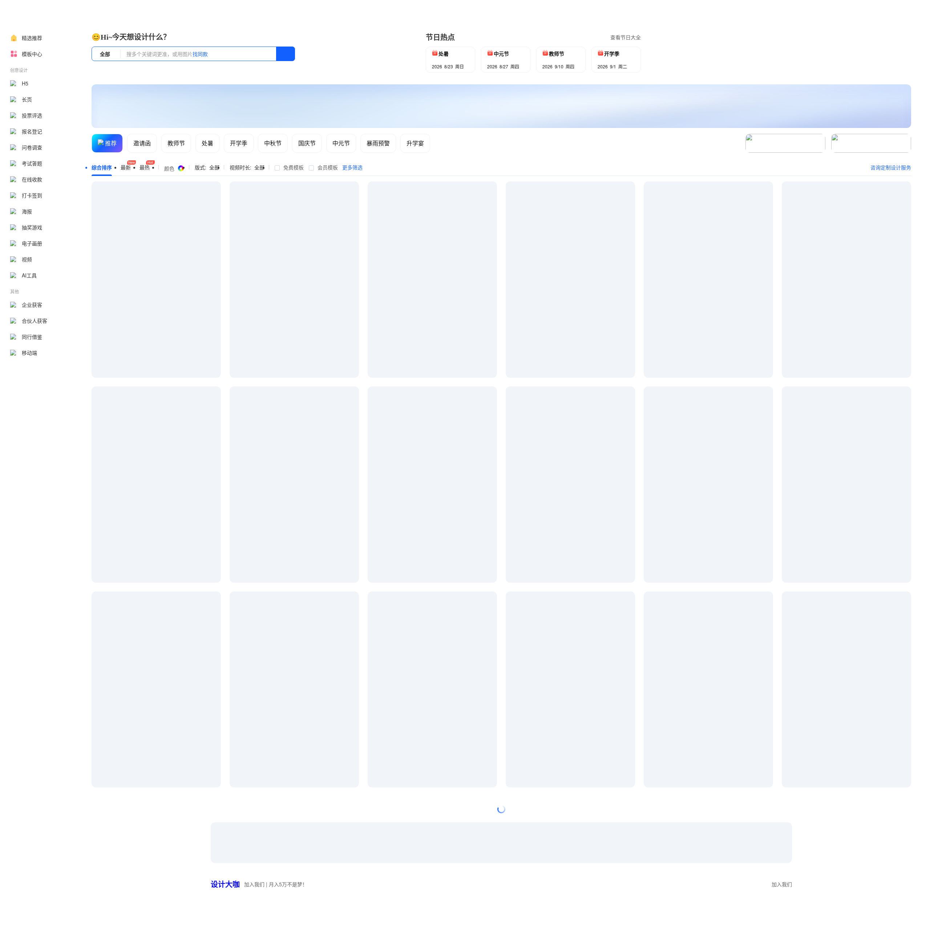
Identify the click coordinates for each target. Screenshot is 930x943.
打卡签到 (32, 195)
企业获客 (32, 304)
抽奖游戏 (32, 227)
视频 (27, 259)
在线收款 (32, 179)
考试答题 (32, 163)
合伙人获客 (34, 320)
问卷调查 (32, 147)
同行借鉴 (32, 336)
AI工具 (29, 275)
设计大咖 (225, 884)
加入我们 (782, 884)
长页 (27, 99)
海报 (27, 211)
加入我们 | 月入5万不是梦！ (275, 884)
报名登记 (32, 131)
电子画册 (32, 243)
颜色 (169, 168)
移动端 (29, 352)
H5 (25, 83)
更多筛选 (352, 167)
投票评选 (32, 115)
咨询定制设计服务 (890, 167)
